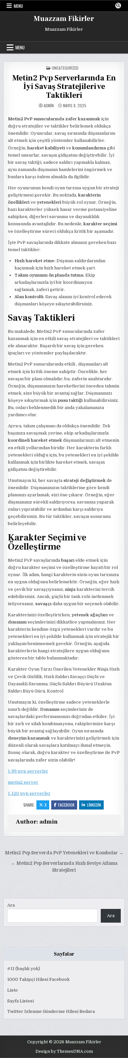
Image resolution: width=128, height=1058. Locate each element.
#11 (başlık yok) (23, 968)
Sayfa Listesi (20, 1000)
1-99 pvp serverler (28, 771)
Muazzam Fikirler (64, 18)
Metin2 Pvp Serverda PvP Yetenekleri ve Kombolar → (64, 852)
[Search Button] (118, 6)
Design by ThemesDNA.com (64, 1051)
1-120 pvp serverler (29, 793)
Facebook (66, 805)
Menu (18, 6)
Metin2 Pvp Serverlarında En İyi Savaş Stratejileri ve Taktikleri (64, 86)
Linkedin (94, 805)
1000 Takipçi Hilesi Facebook (38, 979)
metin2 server (23, 782)
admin (49, 106)
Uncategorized (65, 68)
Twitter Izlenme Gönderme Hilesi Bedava (51, 1011)
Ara (11, 905)
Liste (12, 990)
